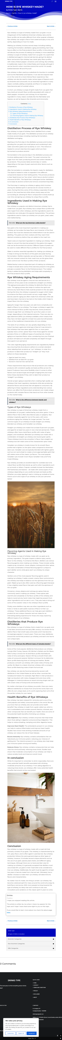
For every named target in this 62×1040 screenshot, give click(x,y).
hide (29, 103)
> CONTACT (35, 985)
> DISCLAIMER (36, 994)
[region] (21, 1027)
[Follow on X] (60, 1035)
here (8, 912)
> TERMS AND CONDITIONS (39, 987)
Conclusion (12, 124)
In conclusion (13, 122)
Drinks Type (12, 10)
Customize (10, 1033)
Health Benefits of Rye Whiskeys (19, 120)
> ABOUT (35, 997)
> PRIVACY (35, 990)
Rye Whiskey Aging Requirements (20, 111)
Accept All (32, 1033)
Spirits (20, 10)
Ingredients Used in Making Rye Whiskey (22, 109)
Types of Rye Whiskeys (19, 113)
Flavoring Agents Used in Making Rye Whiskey (26, 115)
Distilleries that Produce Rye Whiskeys (21, 117)
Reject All (21, 1033)
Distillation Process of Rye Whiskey (20, 107)
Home (8, 13)
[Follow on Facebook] (57, 1035)
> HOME (34, 982)
